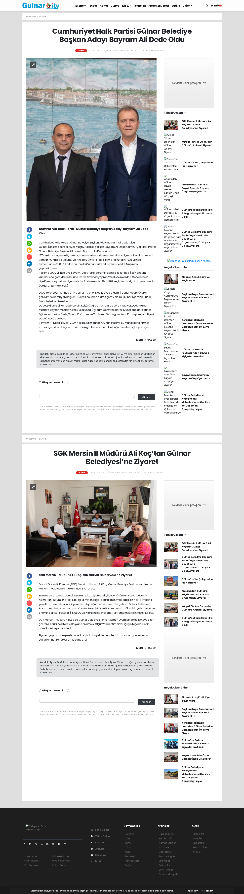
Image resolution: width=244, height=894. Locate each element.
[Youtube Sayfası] (43, 843)
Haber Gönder (60, 865)
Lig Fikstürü (165, 852)
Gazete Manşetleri (169, 874)
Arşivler (99, 848)
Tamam (208, 890)
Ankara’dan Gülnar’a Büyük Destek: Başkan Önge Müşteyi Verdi (195, 188)
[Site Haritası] (60, 843)
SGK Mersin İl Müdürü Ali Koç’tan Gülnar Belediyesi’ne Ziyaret (196, 124)
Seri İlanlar (164, 865)
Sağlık (176, 6)
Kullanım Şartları (61, 856)
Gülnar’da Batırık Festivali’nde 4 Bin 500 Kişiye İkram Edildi (195, 353)
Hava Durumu (166, 834)
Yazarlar (99, 842)
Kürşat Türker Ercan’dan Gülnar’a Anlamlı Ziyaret (197, 143)
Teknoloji (139, 6)
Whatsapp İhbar (61, 860)
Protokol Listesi (158, 6)
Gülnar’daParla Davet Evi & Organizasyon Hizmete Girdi (197, 213)
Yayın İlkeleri (31, 860)
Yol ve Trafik (166, 838)
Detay (194, 890)
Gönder (146, 397)
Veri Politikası (31, 865)
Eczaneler (164, 847)
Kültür (126, 6)
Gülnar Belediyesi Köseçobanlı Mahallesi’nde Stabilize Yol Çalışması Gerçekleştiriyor (196, 402)
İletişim (98, 861)
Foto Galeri (102, 829)
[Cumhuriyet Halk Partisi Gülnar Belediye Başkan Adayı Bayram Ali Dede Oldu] (91, 139)
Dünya (115, 6)
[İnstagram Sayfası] (37, 843)
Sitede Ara (198, 834)
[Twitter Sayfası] (31, 843)
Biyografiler (199, 843)
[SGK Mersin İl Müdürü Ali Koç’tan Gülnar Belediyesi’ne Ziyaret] (91, 523)
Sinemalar (164, 860)
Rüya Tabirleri (200, 847)
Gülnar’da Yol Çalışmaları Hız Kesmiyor (197, 164)
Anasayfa (31, 16)
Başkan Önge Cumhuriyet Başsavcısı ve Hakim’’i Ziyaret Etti (198, 297)
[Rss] (54, 843)
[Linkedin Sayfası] (48, 843)
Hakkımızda (30, 856)
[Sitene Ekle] (66, 843)
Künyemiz (101, 855)
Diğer (93, 6)
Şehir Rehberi (166, 869)
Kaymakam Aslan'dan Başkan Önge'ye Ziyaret (196, 376)
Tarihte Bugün (167, 856)
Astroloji (197, 852)
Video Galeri (102, 836)
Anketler (197, 838)
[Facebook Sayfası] (26, 843)
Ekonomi (81, 6)
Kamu (104, 6)
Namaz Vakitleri (167, 843)
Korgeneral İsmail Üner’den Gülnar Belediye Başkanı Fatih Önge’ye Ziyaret (197, 325)
